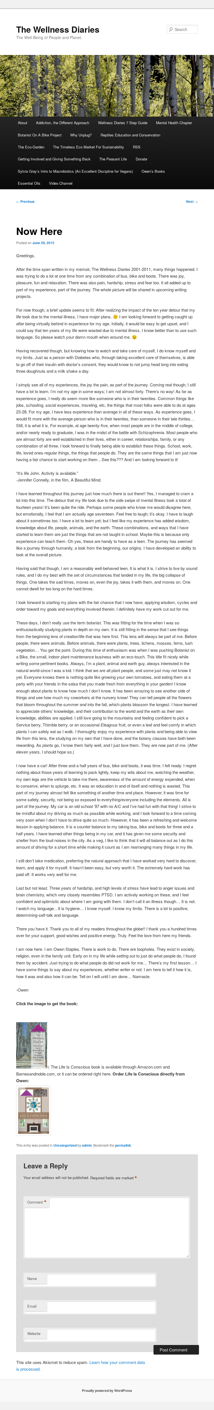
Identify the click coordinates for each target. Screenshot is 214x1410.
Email (32, 1306)
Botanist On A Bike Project (40, 135)
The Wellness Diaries (57, 29)
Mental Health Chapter (174, 122)
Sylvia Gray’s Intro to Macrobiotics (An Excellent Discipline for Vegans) (75, 171)
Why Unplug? (81, 135)
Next (192, 201)
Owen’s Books (153, 171)
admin (87, 1145)
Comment (37, 1202)
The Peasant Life (113, 159)
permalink (123, 1145)
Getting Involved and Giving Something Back (54, 159)
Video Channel (60, 183)
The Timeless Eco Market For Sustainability (88, 147)
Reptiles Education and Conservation (130, 135)
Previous (25, 201)
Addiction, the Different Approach (62, 122)
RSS (136, 147)
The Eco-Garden (31, 147)
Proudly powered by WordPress (107, 1390)
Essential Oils (29, 183)
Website (33, 1333)
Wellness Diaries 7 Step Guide (122, 122)
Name (32, 1278)
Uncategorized (65, 1145)
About (22, 122)
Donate (141, 159)
